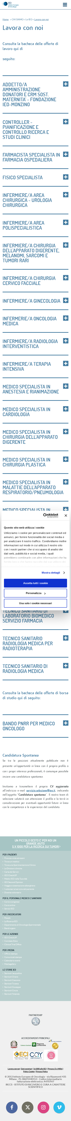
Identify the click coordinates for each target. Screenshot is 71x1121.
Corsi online (9, 905)
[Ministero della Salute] (14, 1044)
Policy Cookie (29, 1072)
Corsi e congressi (11, 902)
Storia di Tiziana (11, 983)
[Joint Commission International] (55, 1044)
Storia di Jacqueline (13, 973)
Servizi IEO (9, 909)
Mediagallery (10, 964)
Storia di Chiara (11, 977)
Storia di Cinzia (11, 990)
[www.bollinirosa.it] (51, 1056)
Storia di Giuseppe (12, 987)
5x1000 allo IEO (40, 1069)
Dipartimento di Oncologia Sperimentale (22, 925)
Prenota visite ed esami (14, 858)
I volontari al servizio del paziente (19, 889)
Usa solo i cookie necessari (35, 603)
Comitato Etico (11, 941)
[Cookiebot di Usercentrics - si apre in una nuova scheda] (44, 515)
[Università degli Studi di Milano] (35, 1021)
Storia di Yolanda (11, 994)
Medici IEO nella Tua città (15, 879)
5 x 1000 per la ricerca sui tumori (35, 847)
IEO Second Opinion (13, 882)
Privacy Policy (42, 1072)
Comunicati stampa (13, 957)
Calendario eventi (12, 960)
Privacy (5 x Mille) (55, 1069)
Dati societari (26, 1069)
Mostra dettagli (51, 572)
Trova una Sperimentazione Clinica (20, 865)
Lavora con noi (41, 19)
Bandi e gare (9, 928)
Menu (65, 4)
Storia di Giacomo (12, 980)
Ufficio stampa (10, 954)
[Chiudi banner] (66, 515)
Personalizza (33, 593)
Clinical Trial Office (12, 944)
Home (6, 19)
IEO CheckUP (10, 875)
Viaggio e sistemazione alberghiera (19, 885)
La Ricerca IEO (11, 921)
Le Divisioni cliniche (13, 868)
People (7, 918)
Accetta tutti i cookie (35, 583)
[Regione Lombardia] (33, 1044)
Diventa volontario (12, 892)
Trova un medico (11, 861)
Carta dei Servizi (11, 872)
